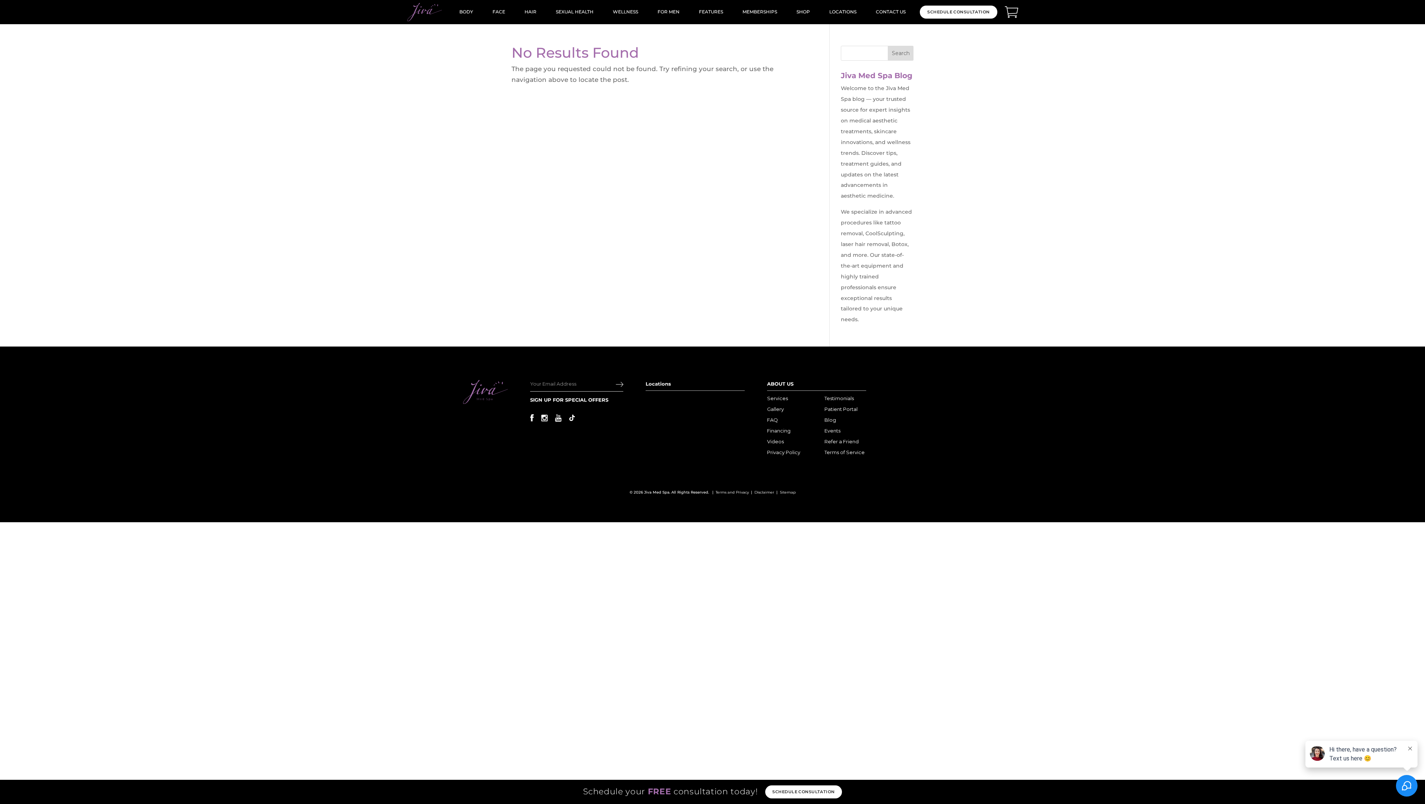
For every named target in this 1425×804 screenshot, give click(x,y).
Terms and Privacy (732, 492)
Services (777, 398)
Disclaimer (764, 492)
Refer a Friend (841, 441)
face (499, 12)
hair (530, 12)
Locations (842, 12)
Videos (775, 441)
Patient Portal (841, 409)
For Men (669, 12)
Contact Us (891, 12)
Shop (803, 12)
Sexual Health (574, 12)
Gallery (775, 409)
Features (711, 12)
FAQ (772, 420)
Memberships (759, 12)
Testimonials (839, 398)
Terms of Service (844, 452)
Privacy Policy (783, 452)
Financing (779, 431)
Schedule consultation (803, 791)
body (466, 12)
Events (832, 431)
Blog (830, 420)
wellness (625, 12)
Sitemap (788, 492)
